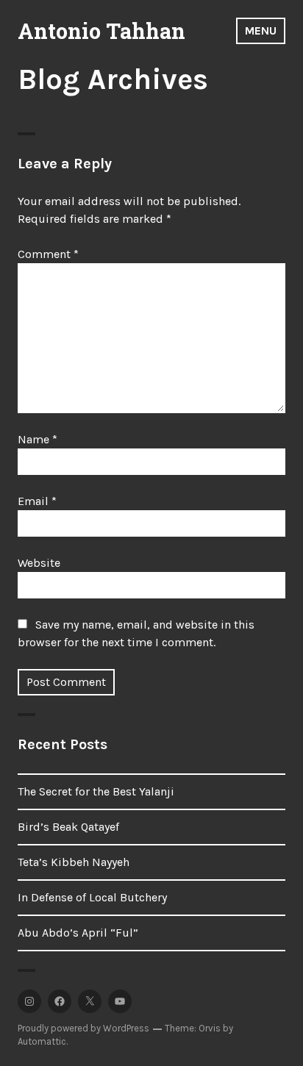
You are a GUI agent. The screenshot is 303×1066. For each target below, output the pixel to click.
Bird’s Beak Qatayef (68, 827)
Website (39, 563)
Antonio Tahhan (101, 31)
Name (37, 439)
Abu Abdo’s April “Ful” (78, 933)
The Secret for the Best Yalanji (96, 791)
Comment (48, 254)
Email (37, 501)
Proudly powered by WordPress (83, 1028)
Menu (261, 30)
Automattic (42, 1041)
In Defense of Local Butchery (92, 897)
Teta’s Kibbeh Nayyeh (73, 862)
